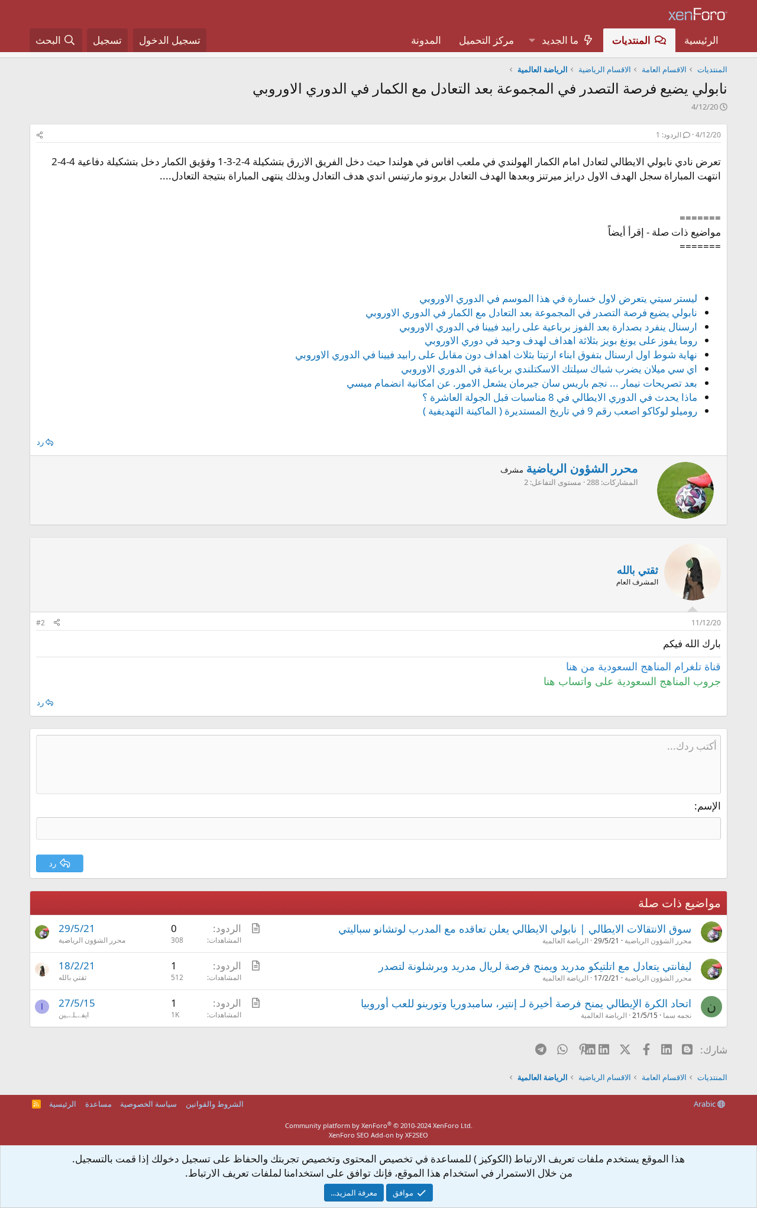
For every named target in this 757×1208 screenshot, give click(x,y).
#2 (40, 623)
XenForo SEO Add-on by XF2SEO (378, 1134)
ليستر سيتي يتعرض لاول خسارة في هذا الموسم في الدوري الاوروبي (558, 298)
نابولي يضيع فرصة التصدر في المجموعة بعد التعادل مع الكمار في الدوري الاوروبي (531, 312)
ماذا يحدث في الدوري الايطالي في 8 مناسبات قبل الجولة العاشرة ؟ (559, 397)
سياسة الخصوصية (148, 1103)
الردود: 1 (668, 135)
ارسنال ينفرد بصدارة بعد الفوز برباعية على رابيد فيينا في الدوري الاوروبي (548, 326)
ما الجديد (560, 40)
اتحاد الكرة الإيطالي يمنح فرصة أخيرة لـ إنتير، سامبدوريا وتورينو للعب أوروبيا (526, 1003)
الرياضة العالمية (565, 941)
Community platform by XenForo (379, 1125)
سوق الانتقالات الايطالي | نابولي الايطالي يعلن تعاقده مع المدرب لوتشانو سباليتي (514, 928)
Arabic (705, 1103)
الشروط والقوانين (215, 1103)
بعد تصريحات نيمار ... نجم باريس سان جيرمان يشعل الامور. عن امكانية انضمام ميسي (522, 383)
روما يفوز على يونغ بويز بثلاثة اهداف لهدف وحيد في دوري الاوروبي (561, 340)
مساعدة (98, 1103)
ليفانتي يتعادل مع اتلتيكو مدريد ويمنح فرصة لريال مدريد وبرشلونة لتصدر (534, 966)
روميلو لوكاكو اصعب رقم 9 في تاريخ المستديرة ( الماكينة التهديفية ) (560, 410)
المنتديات (631, 40)
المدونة (426, 40)
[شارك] (39, 135)
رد (40, 441)
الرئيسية (701, 40)
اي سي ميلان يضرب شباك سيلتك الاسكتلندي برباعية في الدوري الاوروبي (549, 368)
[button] (532, 40)
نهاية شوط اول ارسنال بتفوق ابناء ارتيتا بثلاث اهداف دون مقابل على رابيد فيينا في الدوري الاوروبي (496, 354)
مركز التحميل (486, 40)
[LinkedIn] (604, 1049)
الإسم (709, 805)
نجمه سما (677, 1015)
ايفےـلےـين (74, 1015)
